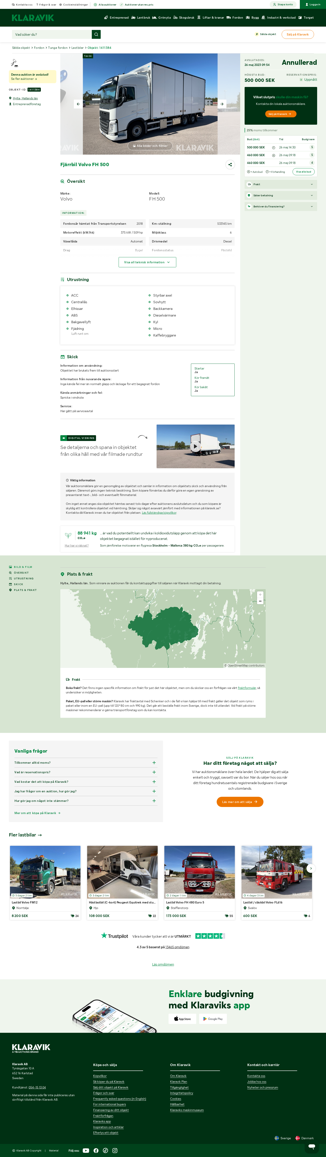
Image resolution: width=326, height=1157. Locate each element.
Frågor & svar (47, 4)
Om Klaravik (178, 1076)
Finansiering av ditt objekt (111, 1110)
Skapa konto (285, 4)
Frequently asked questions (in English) (119, 1098)
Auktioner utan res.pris (139, 4)
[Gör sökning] (96, 34)
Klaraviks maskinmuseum (187, 1110)
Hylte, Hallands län (25, 98)
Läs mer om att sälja (237, 802)
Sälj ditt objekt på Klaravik (110, 1087)
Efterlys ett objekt (105, 1132)
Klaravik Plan (178, 1081)
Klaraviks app (102, 1121)
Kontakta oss (24, 4)
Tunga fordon (58, 47)
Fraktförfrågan (103, 1116)
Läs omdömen (163, 964)
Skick (18, 584)
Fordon (39, 47)
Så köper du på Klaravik (108, 1081)
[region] (163, 628)
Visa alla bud (303, 171)
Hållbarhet (177, 1104)
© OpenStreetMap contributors (244, 665)
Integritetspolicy (181, 1093)
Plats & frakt (25, 590)
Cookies (175, 1098)
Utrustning (24, 578)
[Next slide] (222, 104)
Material (54, 1150)
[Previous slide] (78, 104)
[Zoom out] (260, 601)
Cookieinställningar (75, 4)
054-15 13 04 (37, 1087)
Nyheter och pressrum (262, 1087)
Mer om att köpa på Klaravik (35, 813)
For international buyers (109, 1104)
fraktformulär (247, 688)
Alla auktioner (107, 4)
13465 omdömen (177, 947)
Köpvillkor (100, 1076)
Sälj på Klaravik (278, 114)
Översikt (21, 572)
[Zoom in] (260, 594)
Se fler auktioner (22, 79)
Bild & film (23, 567)
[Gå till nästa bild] (310, 868)
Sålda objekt (268, 34)
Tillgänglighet (179, 1087)
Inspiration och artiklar (108, 1127)
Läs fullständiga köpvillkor (159, 512)
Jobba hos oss (256, 1081)
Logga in (315, 4)
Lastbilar (77, 47)
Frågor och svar (103, 1093)
